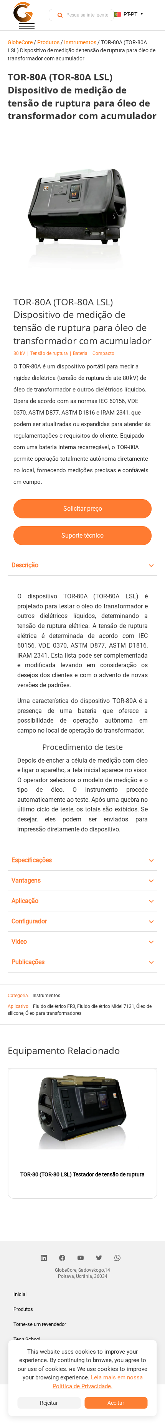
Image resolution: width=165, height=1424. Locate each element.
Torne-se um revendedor (39, 1324)
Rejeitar (49, 1403)
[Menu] (27, 27)
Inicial (19, 1294)
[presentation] (8, 1124)
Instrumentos (46, 995)
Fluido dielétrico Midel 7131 (105, 1006)
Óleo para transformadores (53, 1013)
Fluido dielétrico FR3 (54, 1006)
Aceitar (115, 1403)
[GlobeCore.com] (23, 12)
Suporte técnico (82, 535)
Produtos (23, 1309)
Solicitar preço (82, 508)
